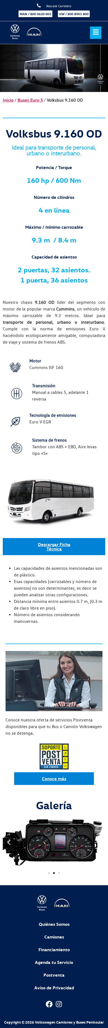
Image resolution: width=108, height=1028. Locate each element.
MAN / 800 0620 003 (35, 14)
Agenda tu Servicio (54, 962)
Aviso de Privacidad (54, 987)
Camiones (54, 937)
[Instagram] (58, 1004)
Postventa (54, 975)
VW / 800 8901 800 (74, 14)
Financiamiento (54, 949)
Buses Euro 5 (30, 100)
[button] (92, 33)
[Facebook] (49, 1004)
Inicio (8, 100)
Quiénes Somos (54, 924)
